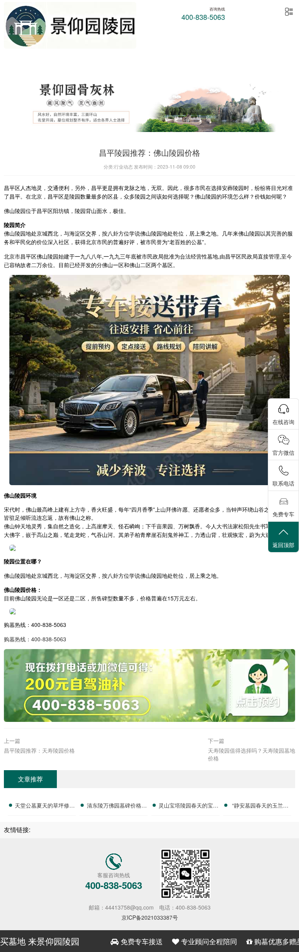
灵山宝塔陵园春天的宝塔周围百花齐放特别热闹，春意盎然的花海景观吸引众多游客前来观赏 (188, 806)
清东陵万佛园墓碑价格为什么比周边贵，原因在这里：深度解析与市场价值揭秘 (117, 806)
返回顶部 (283, 545)
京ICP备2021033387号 (149, 917)
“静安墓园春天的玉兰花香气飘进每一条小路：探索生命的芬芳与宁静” (260, 806)
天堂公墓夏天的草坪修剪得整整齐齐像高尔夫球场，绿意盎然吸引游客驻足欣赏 (45, 806)
